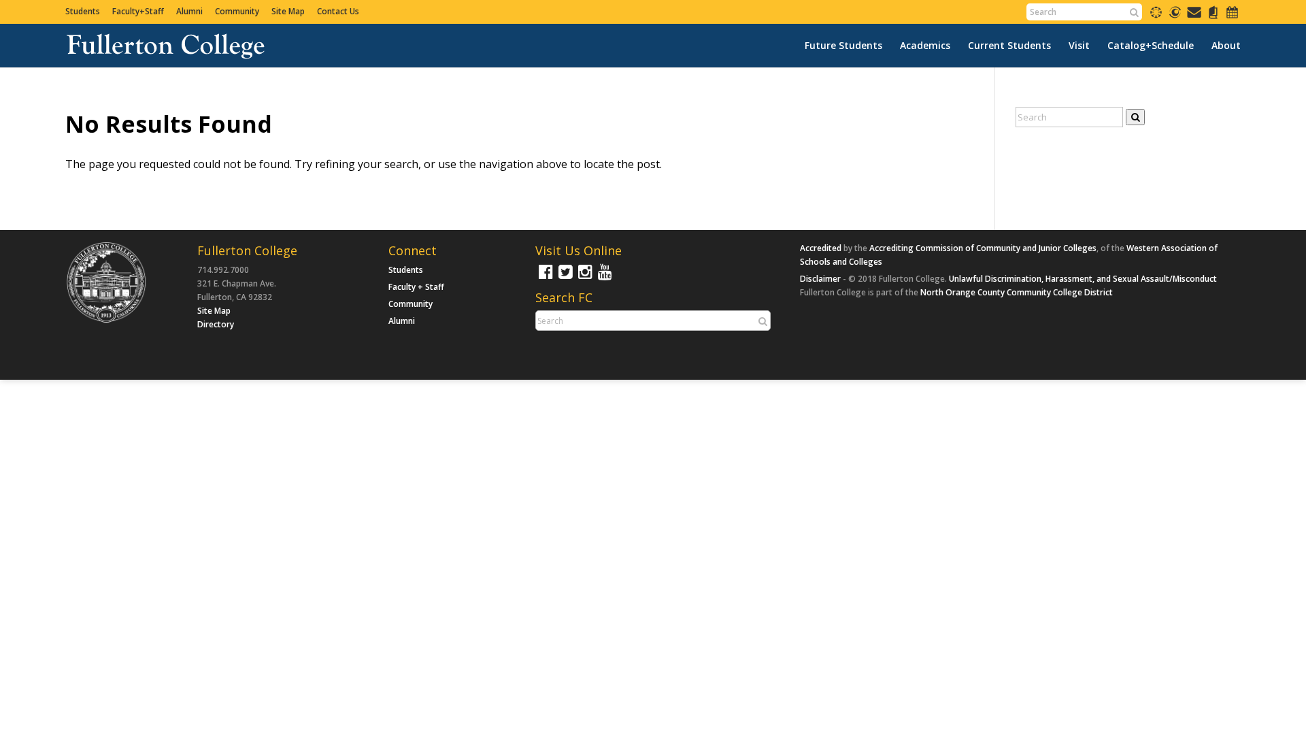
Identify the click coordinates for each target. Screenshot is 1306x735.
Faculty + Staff (416, 287)
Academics (925, 45)
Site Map (288, 11)
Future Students (843, 45)
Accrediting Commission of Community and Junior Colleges (982, 248)
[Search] (1134, 12)
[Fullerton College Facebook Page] (544, 278)
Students (82, 11)
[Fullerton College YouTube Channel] (603, 278)
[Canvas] (1156, 16)
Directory (215, 324)
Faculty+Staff (138, 11)
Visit (1079, 45)
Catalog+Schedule (1150, 45)
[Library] (1213, 16)
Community (237, 11)
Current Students (1009, 45)
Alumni (189, 11)
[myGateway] (1175, 16)
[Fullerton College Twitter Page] (564, 278)
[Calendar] (1232, 16)
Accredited (820, 248)
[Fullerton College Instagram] (583, 278)
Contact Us (338, 11)
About (1226, 45)
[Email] (1194, 16)
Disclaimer (820, 278)
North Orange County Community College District (1016, 292)
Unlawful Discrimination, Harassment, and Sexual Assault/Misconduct (1083, 278)
